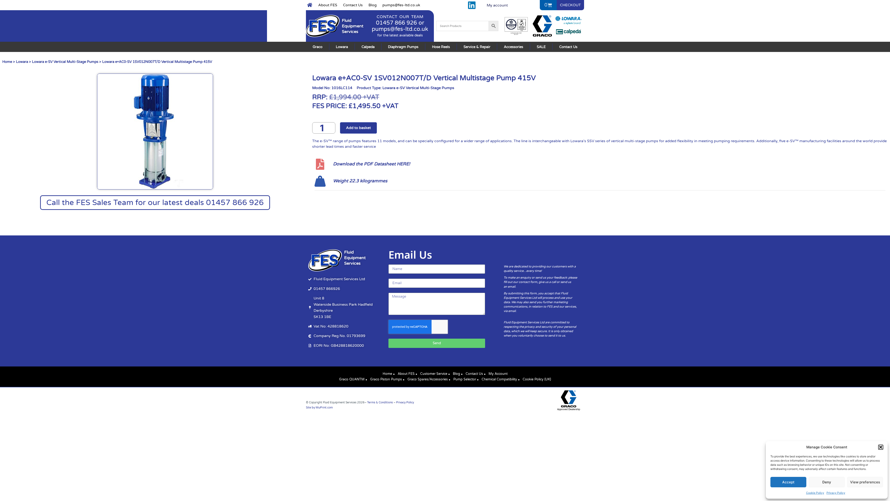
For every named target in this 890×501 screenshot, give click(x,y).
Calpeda (368, 47)
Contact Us (353, 5)
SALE (541, 47)
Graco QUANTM (352, 379)
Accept (788, 482)
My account (497, 5)
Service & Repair (477, 47)
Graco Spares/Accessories (427, 379)
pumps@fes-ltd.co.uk (401, 5)
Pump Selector (464, 379)
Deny (826, 482)
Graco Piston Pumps (386, 379)
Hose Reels (441, 47)
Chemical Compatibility (499, 379)
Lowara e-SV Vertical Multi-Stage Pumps (65, 62)
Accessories (513, 47)
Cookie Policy (815, 493)
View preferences (865, 482)
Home (7, 62)
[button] (880, 447)
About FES (327, 5)
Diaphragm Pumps (403, 47)
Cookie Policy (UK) (537, 379)
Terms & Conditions (380, 402)
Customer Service (433, 374)
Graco (317, 47)
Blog (373, 5)
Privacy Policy (835, 493)
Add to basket (358, 127)
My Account (498, 374)
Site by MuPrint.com (319, 407)
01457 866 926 (396, 22)
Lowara (342, 47)
